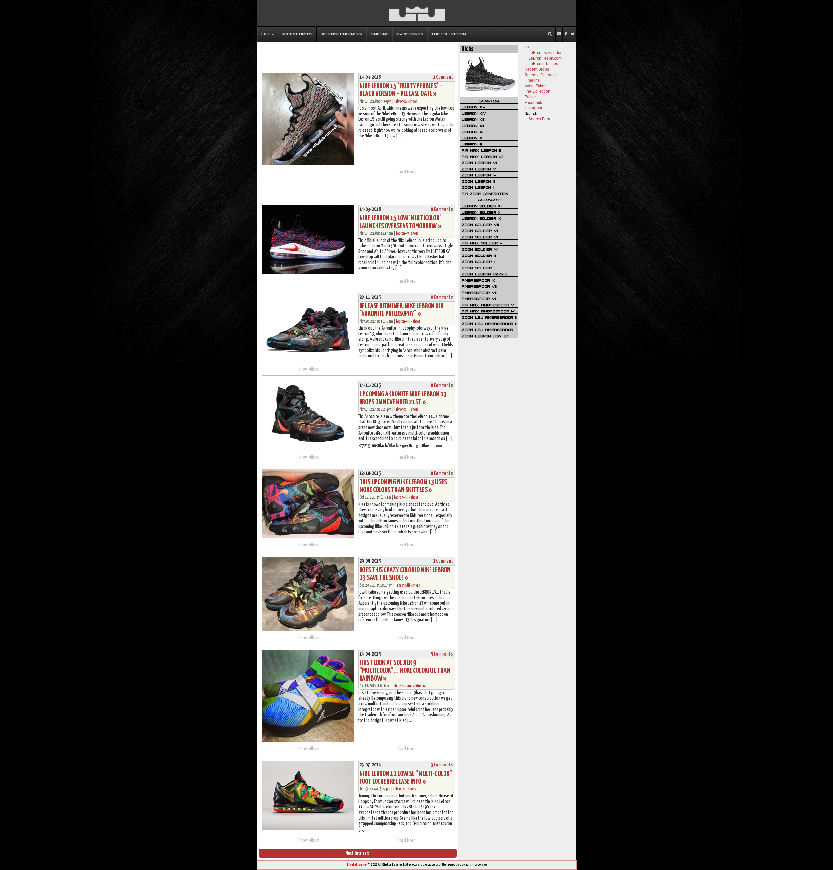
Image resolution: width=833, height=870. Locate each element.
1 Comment (443, 77)
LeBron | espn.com (545, 58)
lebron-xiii (403, 321)
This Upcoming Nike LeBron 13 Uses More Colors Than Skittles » (403, 486)
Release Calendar (541, 75)
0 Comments (442, 209)
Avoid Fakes (535, 86)
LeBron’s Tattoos (543, 64)
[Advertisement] (357, 54)
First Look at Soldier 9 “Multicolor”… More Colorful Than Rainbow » (404, 670)
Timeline (532, 80)
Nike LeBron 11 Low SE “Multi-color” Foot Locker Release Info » (405, 777)
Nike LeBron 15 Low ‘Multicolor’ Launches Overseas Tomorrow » (400, 222)
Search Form (539, 119)
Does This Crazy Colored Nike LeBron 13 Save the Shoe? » (405, 574)
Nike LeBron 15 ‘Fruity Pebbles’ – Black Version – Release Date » (401, 90)
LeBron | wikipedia (544, 52)
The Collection (537, 91)
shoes (413, 101)
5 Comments (442, 654)
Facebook (533, 102)
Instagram (533, 108)
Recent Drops (537, 69)
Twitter (530, 97)
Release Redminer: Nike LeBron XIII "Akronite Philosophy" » (401, 310)
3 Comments (442, 765)
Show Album (308, 369)
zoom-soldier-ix (414, 686)
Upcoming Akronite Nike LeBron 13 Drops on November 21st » (403, 398)
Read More (407, 172)
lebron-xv (400, 101)
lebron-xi (399, 789)
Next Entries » (357, 853)
